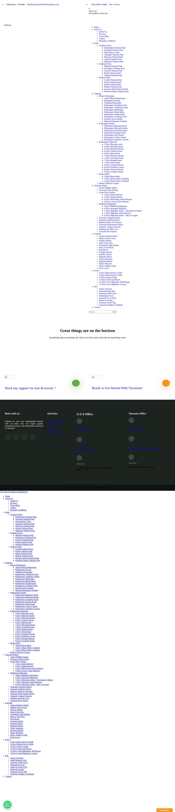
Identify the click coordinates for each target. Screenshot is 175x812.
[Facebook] (99, 18)
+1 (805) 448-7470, (84, 431)
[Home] (7, 25)
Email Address (82, 446)
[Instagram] (106, 18)
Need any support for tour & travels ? (30, 388)
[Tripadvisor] (92, 18)
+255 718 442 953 (136, 430)
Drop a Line (81, 427)
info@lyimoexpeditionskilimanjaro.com (145, 449)
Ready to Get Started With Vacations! (117, 388)
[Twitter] (113, 18)
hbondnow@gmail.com (86, 450)
